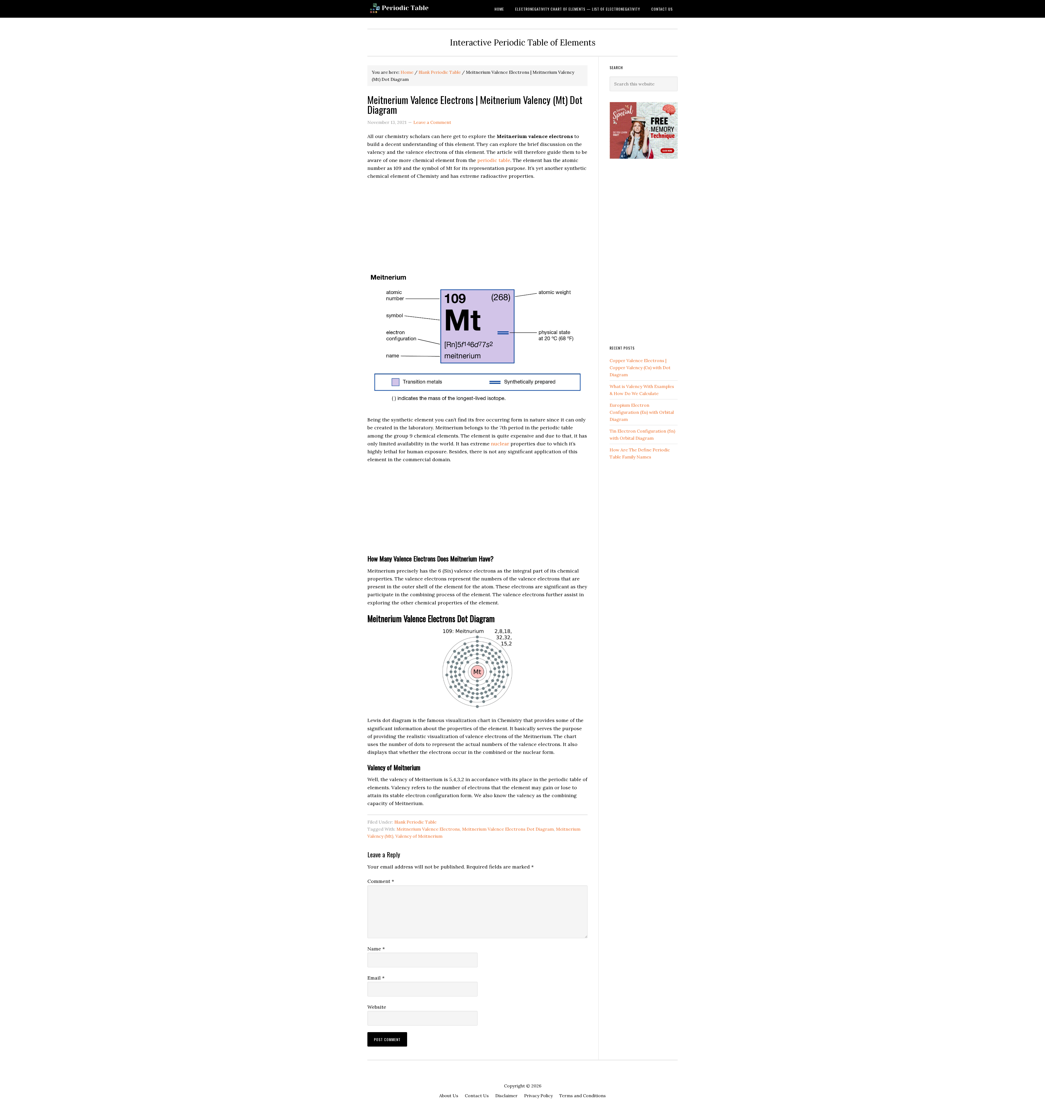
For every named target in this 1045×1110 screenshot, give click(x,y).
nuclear (500, 444)
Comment (380, 881)
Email (376, 978)
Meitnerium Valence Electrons (428, 829)
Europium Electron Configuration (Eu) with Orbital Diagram (642, 412)
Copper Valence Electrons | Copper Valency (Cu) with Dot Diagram (640, 367)
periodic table (493, 160)
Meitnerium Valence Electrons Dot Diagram (508, 829)
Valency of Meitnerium (418, 836)
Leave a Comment (432, 122)
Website (376, 1007)
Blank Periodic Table (415, 822)
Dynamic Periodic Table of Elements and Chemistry (410, 9)
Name (376, 949)
